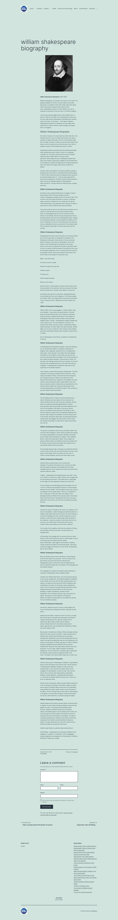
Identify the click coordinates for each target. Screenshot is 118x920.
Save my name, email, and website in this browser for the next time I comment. (58, 801)
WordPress (94, 911)
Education (92, 8)
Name (42, 785)
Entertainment (83, 8)
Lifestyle (46, 8)
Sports (76, 8)
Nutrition (39, 8)
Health (54, 8)
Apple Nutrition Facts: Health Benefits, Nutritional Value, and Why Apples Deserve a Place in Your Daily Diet (85, 858)
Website (42, 792)
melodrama (70, 734)
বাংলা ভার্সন (23, 846)
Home (31, 8)
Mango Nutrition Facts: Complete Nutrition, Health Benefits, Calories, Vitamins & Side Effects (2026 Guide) (85, 848)
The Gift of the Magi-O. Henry (81, 886)
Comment (43, 769)
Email (62, 785)
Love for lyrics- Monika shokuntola (83, 892)
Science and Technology (65, 8)
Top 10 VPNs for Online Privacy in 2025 (84, 875)
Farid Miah (44, 753)
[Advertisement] (59, 27)
